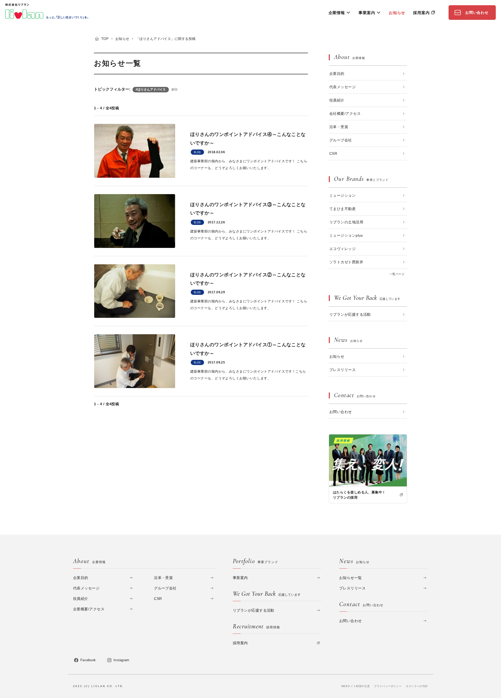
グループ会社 (340, 140)
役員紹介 (336, 100)
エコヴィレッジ (342, 249)
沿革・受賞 (338, 127)
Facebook (88, 660)
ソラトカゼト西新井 (346, 262)
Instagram (121, 660)
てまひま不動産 (342, 209)
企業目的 (336, 73)
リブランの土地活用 (346, 222)
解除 (174, 89)
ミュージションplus (346, 235)
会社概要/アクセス (345, 113)
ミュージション (342, 195)
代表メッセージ (342, 87)
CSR (333, 153)
